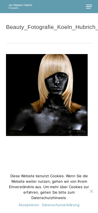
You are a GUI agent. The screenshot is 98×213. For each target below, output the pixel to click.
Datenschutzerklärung (60, 205)
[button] (89, 6)
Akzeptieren (29, 205)
